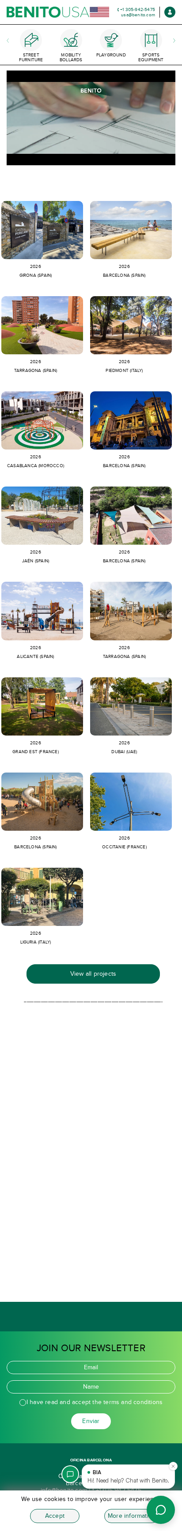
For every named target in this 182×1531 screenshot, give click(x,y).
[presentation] (4, 32)
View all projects (93, 973)
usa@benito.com (138, 14)
